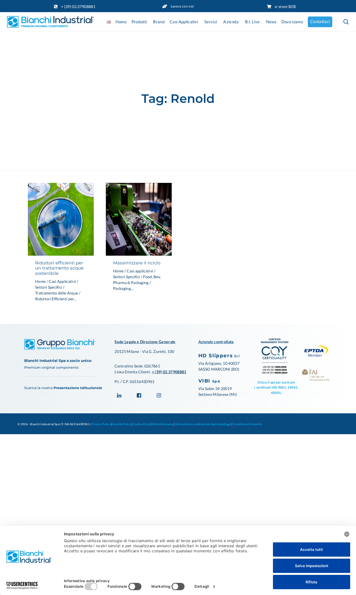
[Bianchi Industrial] (50, 22)
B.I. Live (252, 21)
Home (121, 21)
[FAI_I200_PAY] (315, 379)
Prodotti (139, 21)
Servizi (210, 21)
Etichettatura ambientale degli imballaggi (203, 424)
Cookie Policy (122, 424)
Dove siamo (292, 21)
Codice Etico (141, 424)
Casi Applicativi (184, 21)
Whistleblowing (162, 424)
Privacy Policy (101, 424)
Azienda (231, 21)
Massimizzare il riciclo (136, 263)
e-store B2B (285, 6)
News (271, 21)
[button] (61, 219)
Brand (159, 21)
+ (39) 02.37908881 (78, 6)
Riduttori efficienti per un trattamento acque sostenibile (59, 268)
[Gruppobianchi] (59, 348)
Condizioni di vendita (247, 424)
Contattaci (320, 21)
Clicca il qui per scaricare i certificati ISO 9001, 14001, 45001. (276, 387)
